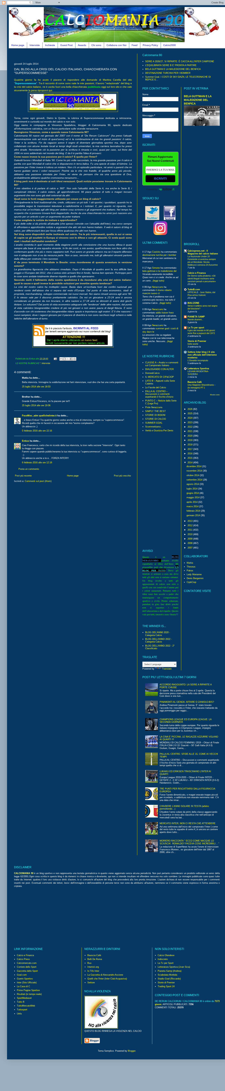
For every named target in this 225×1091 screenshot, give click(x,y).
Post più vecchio (122, 475)
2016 (190, 453)
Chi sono (96, 45)
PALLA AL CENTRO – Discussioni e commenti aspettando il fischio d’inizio (159, 394)
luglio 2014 (192, 488)
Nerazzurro (157, 287)
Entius (25, 441)
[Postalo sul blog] (64, 359)
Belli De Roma (94, 959)
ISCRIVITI (160, 178)
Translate (167, 668)
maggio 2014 (193, 497)
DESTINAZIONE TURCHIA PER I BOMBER (167, 73)
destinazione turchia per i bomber (159, 255)
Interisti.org (93, 967)
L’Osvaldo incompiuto (198, 360)
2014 (190, 462)
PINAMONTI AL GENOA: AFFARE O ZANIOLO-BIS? (187, 702)
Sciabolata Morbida (167, 974)
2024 (190, 418)
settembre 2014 (195, 479)
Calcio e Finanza (197, 273)
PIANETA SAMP (196, 316)
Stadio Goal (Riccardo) (169, 978)
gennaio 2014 (194, 515)
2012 (190, 525)
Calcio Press (23, 959)
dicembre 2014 (194, 466)
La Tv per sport (196, 327)
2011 (190, 529)
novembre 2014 (195, 470)
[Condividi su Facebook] (71, 359)
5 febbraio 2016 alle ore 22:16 (37, 430)
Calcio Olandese (166, 955)
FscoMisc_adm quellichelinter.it (39, 415)
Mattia (190, 562)
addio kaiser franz (165, 312)
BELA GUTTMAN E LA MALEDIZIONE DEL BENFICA (173, 69)
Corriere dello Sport (26, 967)
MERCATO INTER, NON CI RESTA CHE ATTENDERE (188, 823)
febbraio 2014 (194, 510)
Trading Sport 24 (166, 986)
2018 (190, 444)
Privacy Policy (150, 45)
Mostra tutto (215, 395)
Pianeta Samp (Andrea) (169, 971)
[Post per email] (55, 359)
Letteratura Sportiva (198, 368)
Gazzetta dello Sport (27, 971)
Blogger (131, 1051)
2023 (190, 422)
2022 (190, 427)
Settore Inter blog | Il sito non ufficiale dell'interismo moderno (202, 355)
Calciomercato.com (27, 963)
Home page (17, 45)
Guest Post (66, 45)
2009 (190, 538)
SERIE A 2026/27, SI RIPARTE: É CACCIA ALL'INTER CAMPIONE (179, 61)
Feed (134, 45)
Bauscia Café (94, 955)
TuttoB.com (194, 289)
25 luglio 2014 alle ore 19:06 (36, 405)
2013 (190, 521)
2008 (190, 543)
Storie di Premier (197, 341)
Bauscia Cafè (195, 382)
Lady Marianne (194, 574)
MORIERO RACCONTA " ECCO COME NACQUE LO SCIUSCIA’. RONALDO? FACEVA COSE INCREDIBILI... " (189, 842)
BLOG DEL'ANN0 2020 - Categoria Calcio (157, 634)
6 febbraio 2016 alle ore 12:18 (37, 462)
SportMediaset (24, 998)
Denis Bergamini (195, 578)
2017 (190, 449)
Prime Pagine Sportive (28, 990)
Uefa (19, 1013)
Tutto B (20, 1002)
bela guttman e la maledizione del (159, 271)
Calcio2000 (169, 45)
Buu (89, 963)
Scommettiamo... (154, 426)
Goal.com (22, 974)
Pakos (190, 570)
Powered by (151, 189)
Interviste (35, 45)
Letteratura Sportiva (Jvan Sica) (174, 967)
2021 (190, 431)
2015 (190, 458)
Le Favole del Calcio (155, 387)
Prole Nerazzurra (153, 407)
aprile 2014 (192, 502)
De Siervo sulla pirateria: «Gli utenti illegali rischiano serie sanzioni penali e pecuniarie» (202, 279)
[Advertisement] (78, 55)
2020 (190, 435)
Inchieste (50, 45)
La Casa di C (23, 986)
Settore (91, 982)
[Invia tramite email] (61, 359)
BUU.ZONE (193, 303)
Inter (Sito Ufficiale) (27, 982)
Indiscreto (163, 959)
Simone (156, 268)
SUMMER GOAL (153, 422)
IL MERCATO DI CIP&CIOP (159, 377)
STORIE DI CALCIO (155, 419)
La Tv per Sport (165, 963)
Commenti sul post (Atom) (38, 481)
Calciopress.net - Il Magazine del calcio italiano (203, 252)
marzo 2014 (193, 506)
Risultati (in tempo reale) (29, 994)
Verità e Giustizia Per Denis (159, 430)
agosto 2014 (193, 484)
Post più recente (23, 475)
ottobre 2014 (193, 475)
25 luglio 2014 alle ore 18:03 (36, 386)
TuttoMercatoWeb (26, 1005)
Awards (82, 45)
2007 (190, 547)
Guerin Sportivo (25, 978)
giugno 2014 (193, 493)
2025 (190, 413)
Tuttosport (22, 1009)
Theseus (191, 566)
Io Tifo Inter (93, 971)
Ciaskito (156, 252)
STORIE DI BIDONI (155, 415)
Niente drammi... (195, 319)
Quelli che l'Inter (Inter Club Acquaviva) (107, 978)
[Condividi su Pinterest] (74, 359)
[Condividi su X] (68, 359)
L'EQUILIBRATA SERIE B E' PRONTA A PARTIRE (171, 65)
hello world (193, 344)
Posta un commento (28, 469)
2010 (190, 534)
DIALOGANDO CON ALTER (159, 369)
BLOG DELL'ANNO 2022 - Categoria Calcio (158, 640)
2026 (190, 409)
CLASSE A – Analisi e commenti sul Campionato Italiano (161, 364)
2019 (190, 440)
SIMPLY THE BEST (155, 411)
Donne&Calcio (152, 373)
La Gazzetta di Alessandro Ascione (105, 974)
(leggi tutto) (158, 280)
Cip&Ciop (191, 582)
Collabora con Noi (116, 45)
